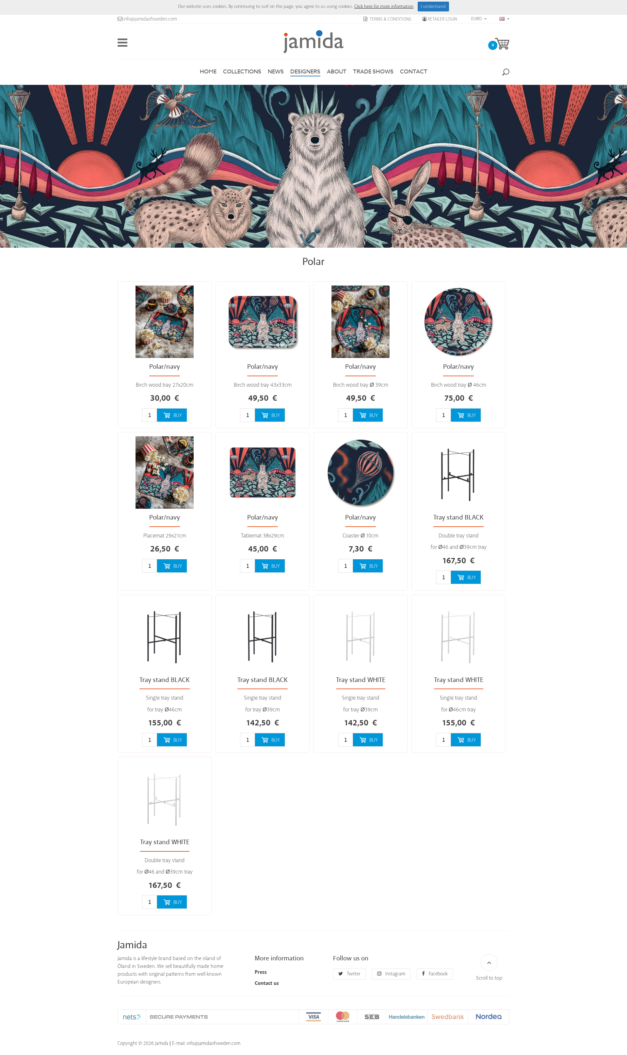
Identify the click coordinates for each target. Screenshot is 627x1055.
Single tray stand (164, 698)
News (276, 72)
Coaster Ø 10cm (360, 536)
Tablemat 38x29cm (262, 536)
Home (208, 72)
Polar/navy (164, 367)
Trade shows (373, 72)
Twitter (353, 974)
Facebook (437, 974)
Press (261, 972)
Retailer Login (442, 19)
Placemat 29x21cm (164, 536)
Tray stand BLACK (458, 517)
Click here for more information (383, 6)
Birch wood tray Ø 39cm (360, 385)
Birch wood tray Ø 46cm (458, 385)
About (336, 72)
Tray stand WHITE (360, 680)
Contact (413, 72)
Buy (177, 415)
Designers (305, 72)
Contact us (267, 983)
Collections (242, 72)
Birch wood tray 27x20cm (164, 385)
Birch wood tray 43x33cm (263, 385)
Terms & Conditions (389, 19)
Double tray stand (458, 536)
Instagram (394, 974)
